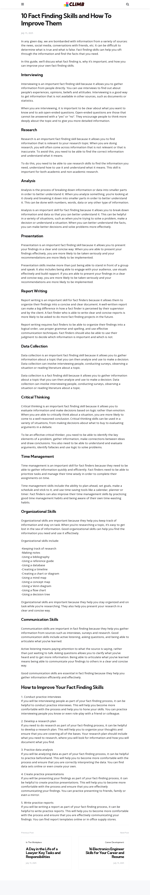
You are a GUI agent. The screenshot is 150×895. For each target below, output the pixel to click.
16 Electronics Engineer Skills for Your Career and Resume (105, 853)
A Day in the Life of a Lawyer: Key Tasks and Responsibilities (43, 853)
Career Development (114, 842)
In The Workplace (34, 842)
